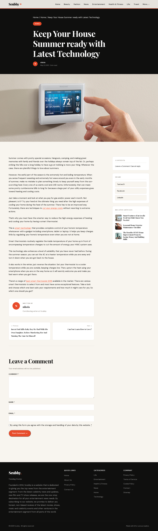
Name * (12, 402)
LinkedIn (120, 198)
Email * (12, 413)
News (86, 4)
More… (145, 4)
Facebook (121, 191)
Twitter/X (121, 184)
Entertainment (98, 4)
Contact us (68, 489)
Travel (136, 4)
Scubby (14, 4)
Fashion (77, 4)
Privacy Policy (69, 485)
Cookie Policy (128, 484)
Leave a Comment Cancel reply (127, 166)
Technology (98, 497)
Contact (126, 488)
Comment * (14, 374)
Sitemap (126, 492)
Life (128, 4)
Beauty (67, 4)
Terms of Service (130, 479)
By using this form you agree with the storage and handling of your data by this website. (51, 425)
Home (57, 4)
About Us (68, 480)
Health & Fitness (116, 4)
